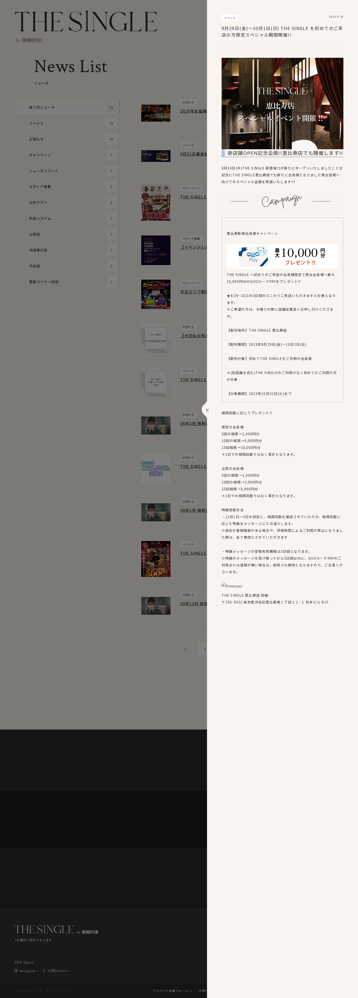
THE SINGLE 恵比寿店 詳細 (245, 595)
